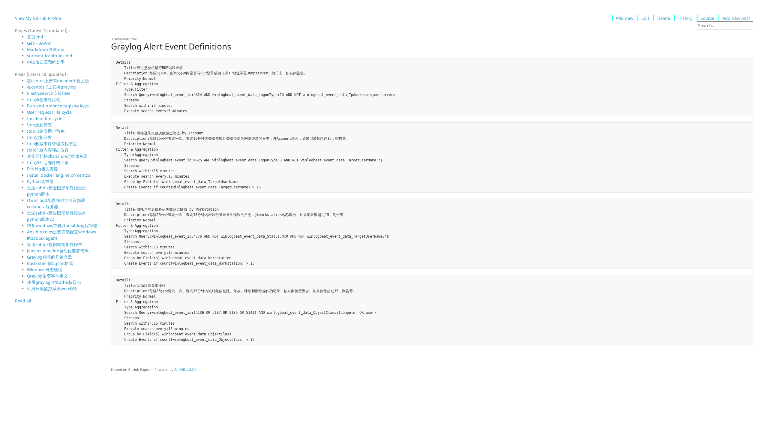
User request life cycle (49, 112)
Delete (663, 18)
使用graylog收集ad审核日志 (54, 282)
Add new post (736, 18)
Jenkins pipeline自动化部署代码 (57, 251)
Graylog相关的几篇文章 (49, 257)
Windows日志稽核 (44, 269)
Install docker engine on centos (58, 175)
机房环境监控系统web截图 (52, 288)
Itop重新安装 (39, 125)
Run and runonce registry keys (58, 106)
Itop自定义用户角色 (45, 131)
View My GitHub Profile (38, 18)
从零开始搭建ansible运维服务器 (57, 156)
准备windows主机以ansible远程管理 (62, 225)
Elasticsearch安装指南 (48, 93)
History (685, 18)
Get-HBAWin (39, 43)
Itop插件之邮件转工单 (48, 162)
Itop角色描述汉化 (43, 99)
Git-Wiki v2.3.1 (185, 369)
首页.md (35, 37)
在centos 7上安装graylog (51, 87)
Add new (624, 18)
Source (707, 18)
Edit (645, 18)
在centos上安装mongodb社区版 (58, 80)
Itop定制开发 (39, 137)
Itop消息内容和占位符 (48, 150)
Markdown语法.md (45, 49)
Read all (23, 301)
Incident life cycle (44, 118)
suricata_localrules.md (49, 55)
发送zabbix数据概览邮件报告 (54, 244)
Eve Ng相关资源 (42, 169)
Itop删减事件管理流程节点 (52, 143)
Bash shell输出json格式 (50, 263)
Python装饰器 (40, 181)
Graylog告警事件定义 (47, 276)
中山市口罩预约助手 (46, 62)
